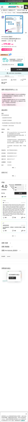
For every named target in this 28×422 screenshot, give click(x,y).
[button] (26, 7)
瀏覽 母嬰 (4, 243)
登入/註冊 (11, 277)
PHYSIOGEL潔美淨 (6, 36)
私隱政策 (23, 420)
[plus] (8, 69)
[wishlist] (12, 41)
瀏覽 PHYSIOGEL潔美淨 (9, 250)
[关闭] (26, 414)
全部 (2, 196)
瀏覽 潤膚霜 (5, 247)
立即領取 (20, 64)
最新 (5, 196)
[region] (14, 417)
